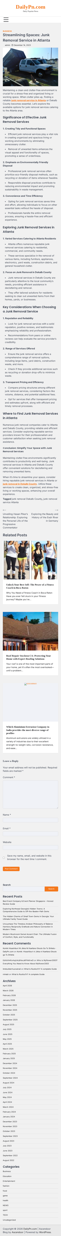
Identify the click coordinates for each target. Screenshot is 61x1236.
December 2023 (10, 1122)
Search (7, 884)
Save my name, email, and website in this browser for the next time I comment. (29, 857)
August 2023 (8, 1141)
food (5, 1191)
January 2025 (9, 1058)
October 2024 (9, 1073)
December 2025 (10, 1005)
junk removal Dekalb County (27, 498)
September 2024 (10, 1078)
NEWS (5, 1205)
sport (5, 1210)
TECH (5, 1215)
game (5, 1196)
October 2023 (9, 1131)
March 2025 (8, 1049)
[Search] (56, 20)
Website (7, 842)
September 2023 (10, 1136)
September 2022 (10, 1155)
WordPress (45, 1232)
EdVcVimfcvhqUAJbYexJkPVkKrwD (18, 960)
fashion (6, 1186)
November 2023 (10, 1126)
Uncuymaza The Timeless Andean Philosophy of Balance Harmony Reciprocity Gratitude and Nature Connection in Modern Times (28, 926)
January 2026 (9, 1000)
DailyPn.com (30, 7)
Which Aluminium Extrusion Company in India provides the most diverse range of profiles (27, 730)
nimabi (6, 974)
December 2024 (10, 1063)
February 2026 (9, 995)
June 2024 (7, 1092)
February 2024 (9, 1112)
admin (7, 45)
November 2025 (10, 1010)
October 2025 (9, 1015)
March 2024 (8, 1107)
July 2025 (7, 1029)
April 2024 (7, 1102)
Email (6, 828)
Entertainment (9, 1181)
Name (7, 814)
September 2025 (10, 1020)
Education (7, 1176)
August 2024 (8, 1083)
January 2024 (9, 1117)
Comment (9, 777)
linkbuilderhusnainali (12, 969)
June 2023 (7, 1151)
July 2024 (7, 1087)
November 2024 (10, 1068)
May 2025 (7, 1039)
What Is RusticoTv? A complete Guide (40, 969)
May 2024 (7, 1097)
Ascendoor (17, 1232)
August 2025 (8, 1024)
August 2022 (8, 1160)
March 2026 (8, 991)
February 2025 (9, 1054)
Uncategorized (9, 1220)
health (5, 1200)
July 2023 (7, 1146)
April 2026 (7, 986)
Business (7, 31)
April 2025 (7, 1044)
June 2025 (7, 1034)
